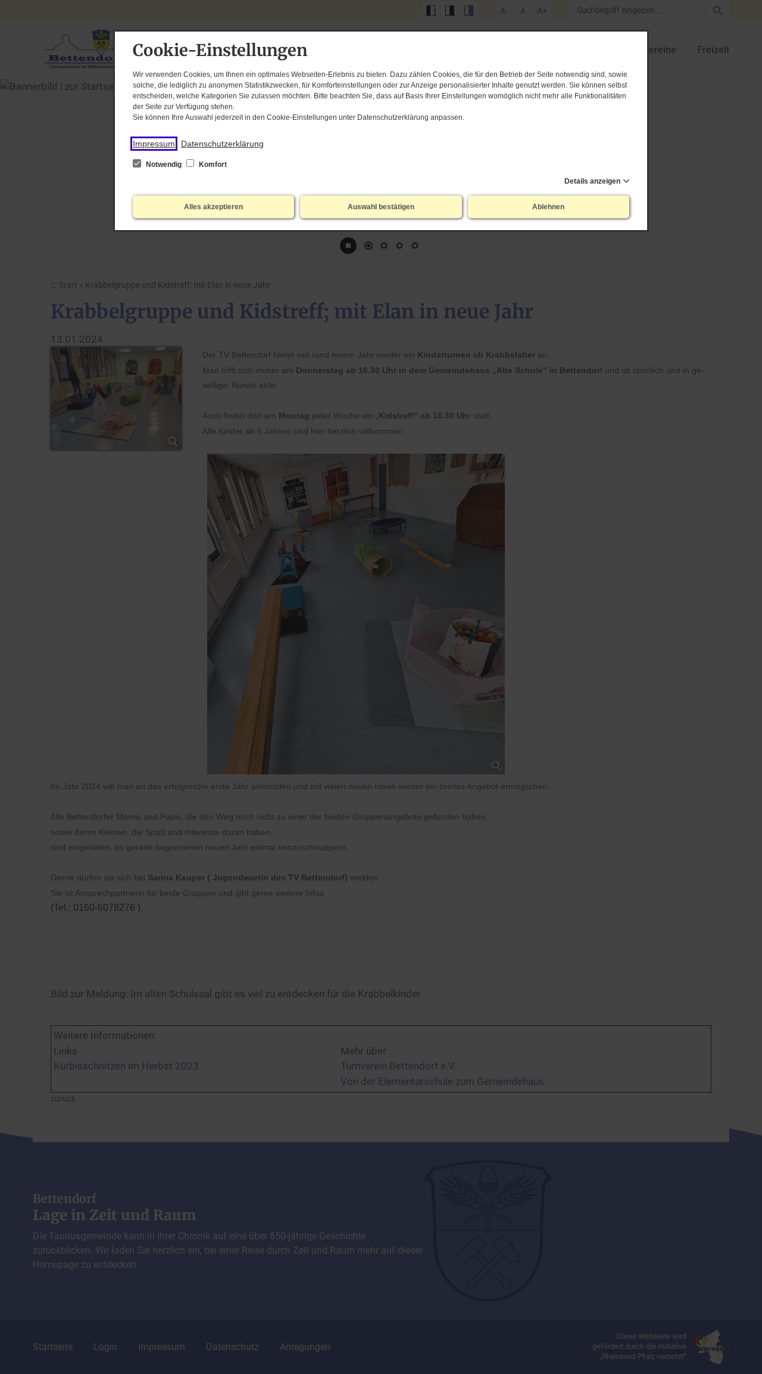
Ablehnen (548, 207)
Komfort (212, 164)
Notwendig (163, 164)
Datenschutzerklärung (222, 143)
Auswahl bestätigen (381, 207)
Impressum (154, 143)
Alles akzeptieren (213, 207)
